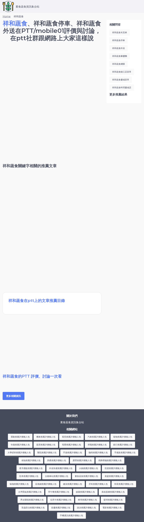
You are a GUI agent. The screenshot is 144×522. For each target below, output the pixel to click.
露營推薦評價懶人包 (82, 460)
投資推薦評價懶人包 (114, 468)
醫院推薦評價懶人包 (46, 452)
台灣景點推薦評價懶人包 (29, 492)
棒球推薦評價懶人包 (87, 499)
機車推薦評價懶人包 (45, 436)
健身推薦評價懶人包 (72, 484)
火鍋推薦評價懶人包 (88, 468)
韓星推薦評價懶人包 (123, 484)
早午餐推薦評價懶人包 (58, 492)
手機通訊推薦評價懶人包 (71, 515)
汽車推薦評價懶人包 (97, 436)
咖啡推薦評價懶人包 (98, 452)
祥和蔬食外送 (118, 48)
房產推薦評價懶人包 (56, 460)
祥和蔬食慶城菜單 (120, 79)
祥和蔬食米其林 (119, 32)
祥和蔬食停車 (118, 40)
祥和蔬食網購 (118, 64)
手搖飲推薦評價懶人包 (124, 452)
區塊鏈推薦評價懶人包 (45, 484)
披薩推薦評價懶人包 (85, 492)
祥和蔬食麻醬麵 (119, 56)
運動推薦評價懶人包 (20, 436)
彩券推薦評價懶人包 (28, 476)
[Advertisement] (52, 74)
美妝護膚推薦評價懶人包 (113, 492)
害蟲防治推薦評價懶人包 (33, 507)
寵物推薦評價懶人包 (122, 436)
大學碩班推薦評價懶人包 (19, 452)
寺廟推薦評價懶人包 (20, 444)
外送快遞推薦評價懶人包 (60, 468)
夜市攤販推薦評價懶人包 (30, 468)
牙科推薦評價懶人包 (98, 484)
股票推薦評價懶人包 (45, 444)
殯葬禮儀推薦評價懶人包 (110, 460)
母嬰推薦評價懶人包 (71, 444)
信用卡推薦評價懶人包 (60, 499)
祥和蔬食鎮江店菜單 (121, 71)
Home (7, 16)
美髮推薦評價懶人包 (114, 476)
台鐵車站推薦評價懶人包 (56, 476)
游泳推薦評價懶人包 (86, 507)
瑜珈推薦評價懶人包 (19, 484)
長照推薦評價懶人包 (71, 436)
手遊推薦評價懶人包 (72, 452)
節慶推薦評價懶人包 (60, 507)
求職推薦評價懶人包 (97, 444)
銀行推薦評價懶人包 (122, 444)
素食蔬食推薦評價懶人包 (86, 476)
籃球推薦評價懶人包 (113, 499)
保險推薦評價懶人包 (30, 460)
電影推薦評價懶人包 (112, 507)
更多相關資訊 (13, 396)
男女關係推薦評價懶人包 (32, 499)
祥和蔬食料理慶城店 (121, 87)
